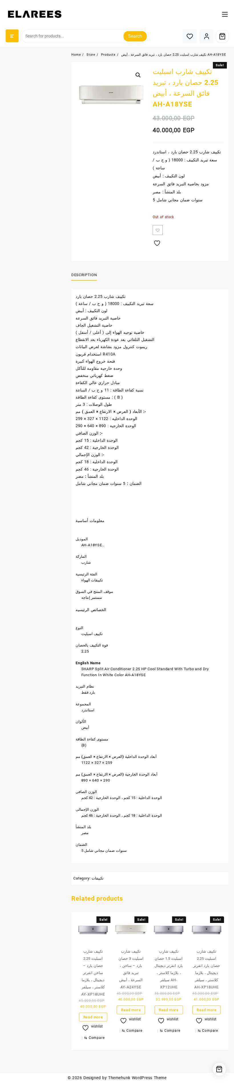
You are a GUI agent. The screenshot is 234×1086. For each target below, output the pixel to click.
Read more (93, 1017)
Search (135, 36)
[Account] (206, 36)
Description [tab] (84, 275)
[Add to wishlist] (158, 230)
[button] (138, 75)
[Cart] (222, 36)
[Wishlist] (190, 36)
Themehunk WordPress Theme (137, 1077)
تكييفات (98, 878)
